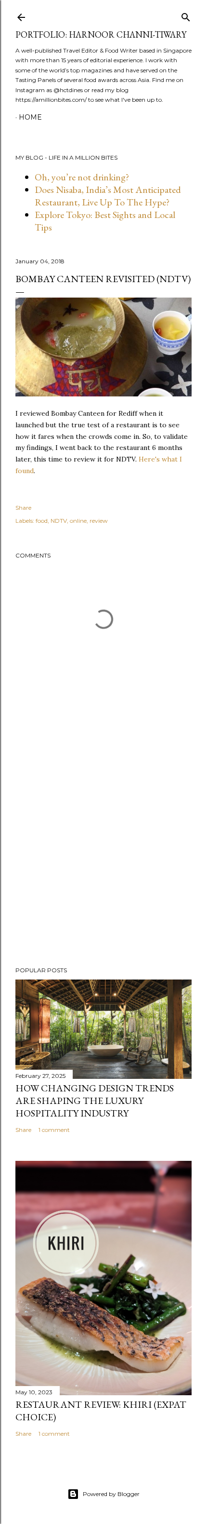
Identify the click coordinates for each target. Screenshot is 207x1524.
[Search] (186, 15)
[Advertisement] (103, 874)
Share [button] (23, 507)
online (78, 520)
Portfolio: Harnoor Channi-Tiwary (100, 34)
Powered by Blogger (111, 1493)
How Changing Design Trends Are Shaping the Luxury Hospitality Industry (94, 1100)
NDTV (59, 520)
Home (30, 117)
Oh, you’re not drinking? (82, 177)
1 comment (54, 1129)
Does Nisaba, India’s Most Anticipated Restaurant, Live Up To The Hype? (108, 195)
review (99, 520)
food (42, 520)
